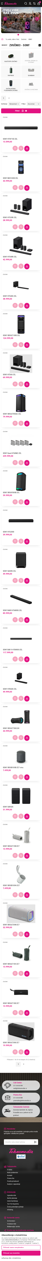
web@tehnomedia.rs (20, 1088)
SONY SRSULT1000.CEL (11, 335)
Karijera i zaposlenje (13, 1184)
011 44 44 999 (18, 1085)
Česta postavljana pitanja (15, 1207)
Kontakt (9, 1175)
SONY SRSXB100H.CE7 (11, 885)
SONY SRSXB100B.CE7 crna (13, 767)
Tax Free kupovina (13, 1204)
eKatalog (10, 1210)
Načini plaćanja (12, 1198)
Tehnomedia (10, 3)
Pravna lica (10, 1178)
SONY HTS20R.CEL (10, 217)
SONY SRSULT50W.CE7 (11, 925)
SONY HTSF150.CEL (10, 139)
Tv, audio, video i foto (12, 39)
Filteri (20, 111)
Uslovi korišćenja (12, 1201)
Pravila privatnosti (13, 1181)
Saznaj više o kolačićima (12, 1258)
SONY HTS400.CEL (10, 296)
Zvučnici (23, 39)
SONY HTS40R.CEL (10, 257)
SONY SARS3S (8, 807)
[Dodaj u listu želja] (15, 148)
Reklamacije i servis (13, 1226)
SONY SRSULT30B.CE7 (11, 1043)
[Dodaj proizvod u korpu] (26, 148)
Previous (5, 19)
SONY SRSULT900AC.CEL (12, 414)
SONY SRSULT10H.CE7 (11, 964)
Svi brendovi (11, 1221)
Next (37, 19)
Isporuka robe (11, 1195)
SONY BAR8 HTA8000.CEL (12, 610)
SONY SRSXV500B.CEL (11, 492)
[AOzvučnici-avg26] (21, 20)
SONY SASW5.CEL (9, 571)
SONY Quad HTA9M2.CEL (12, 453)
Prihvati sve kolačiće (11, 1253)
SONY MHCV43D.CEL (10, 178)
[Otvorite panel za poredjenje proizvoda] (34, 3)
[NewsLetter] (35, 1142)
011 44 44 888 (18, 1098)
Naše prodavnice (12, 1172)
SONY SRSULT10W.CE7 (11, 846)
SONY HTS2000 (8, 532)
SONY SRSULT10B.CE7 (11, 1003)
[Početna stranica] (2, 39)
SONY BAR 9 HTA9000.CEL (13, 650)
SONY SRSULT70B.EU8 (11, 728)
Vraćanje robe (11, 1224)
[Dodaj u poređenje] (21, 148)
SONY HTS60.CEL (9, 375)
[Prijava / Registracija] (30, 3)
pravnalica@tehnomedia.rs (22, 1100)
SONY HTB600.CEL (10, 689)
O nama (9, 1170)
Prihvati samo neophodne (13, 1247)
